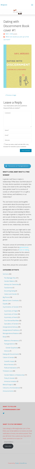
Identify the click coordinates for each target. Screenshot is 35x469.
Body (4, 337)
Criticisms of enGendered (11, 388)
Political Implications (10, 368)
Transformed (8, 288)
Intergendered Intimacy (10, 327)
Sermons (6, 274)
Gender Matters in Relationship (14, 375)
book (26, 247)
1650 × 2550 (9, 34)
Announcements (8, 391)
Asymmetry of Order (10, 314)
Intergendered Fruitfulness (11, 330)
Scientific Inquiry (9, 361)
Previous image (11, 95)
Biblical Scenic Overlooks (11, 300)
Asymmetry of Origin (10, 311)
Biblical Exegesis (8, 384)
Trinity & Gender (9, 378)
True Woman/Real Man (11, 320)
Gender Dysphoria (12, 348)
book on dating (24, 250)
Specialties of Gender (11, 324)
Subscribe (8, 446)
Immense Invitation (10, 381)
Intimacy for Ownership (11, 284)
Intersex (6, 351)
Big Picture (6, 297)
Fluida (17, 463)
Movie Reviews (9, 364)
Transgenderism (9, 344)
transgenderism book (10, 250)
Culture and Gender (10, 294)
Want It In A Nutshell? (12, 235)
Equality (5, 304)
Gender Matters (9, 281)
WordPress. (23, 463)
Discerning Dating (9, 291)
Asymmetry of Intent (10, 317)
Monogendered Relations (11, 333)
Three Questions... (25, 232)
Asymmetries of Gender (10, 307)
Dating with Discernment (10, 354)
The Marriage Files (10, 278)
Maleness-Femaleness (11, 341)
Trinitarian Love (7, 371)
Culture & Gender (8, 357)
